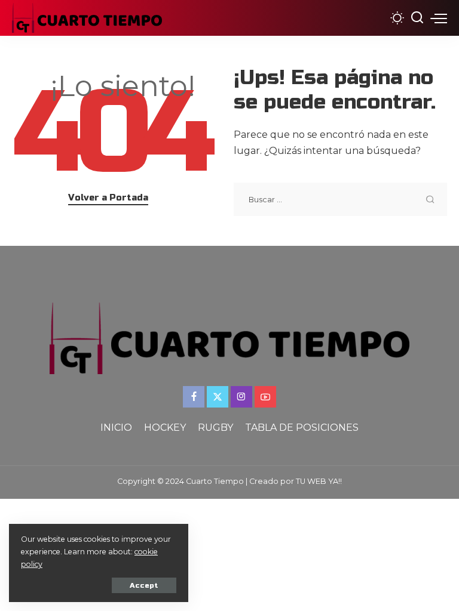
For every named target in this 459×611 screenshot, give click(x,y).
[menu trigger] (438, 18)
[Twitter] (217, 397)
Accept (144, 585)
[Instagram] (241, 397)
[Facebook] (193, 397)
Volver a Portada (108, 197)
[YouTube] (265, 397)
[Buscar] (417, 18)
